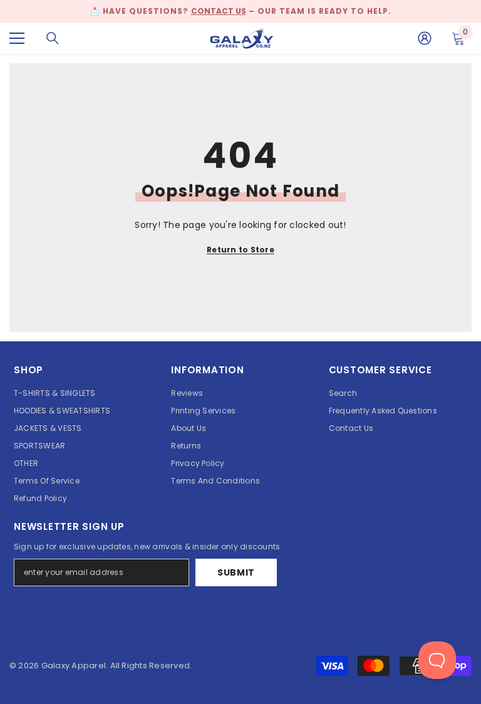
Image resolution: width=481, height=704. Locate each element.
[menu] (16, 38)
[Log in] (424, 38)
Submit (236, 572)
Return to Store (240, 249)
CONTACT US (218, 11)
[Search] (52, 38)
